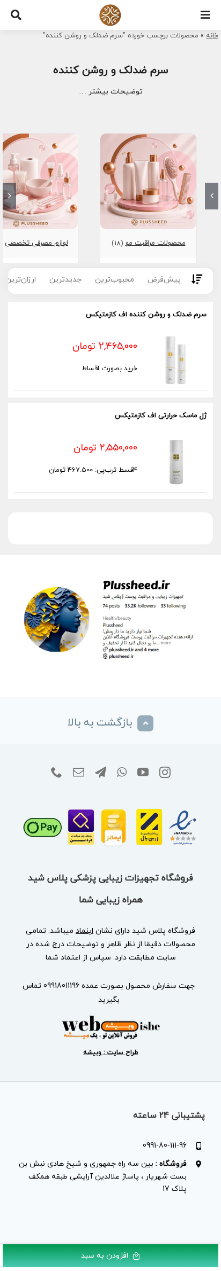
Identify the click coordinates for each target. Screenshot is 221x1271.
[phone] (56, 772)
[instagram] (165, 772)
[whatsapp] (122, 772)
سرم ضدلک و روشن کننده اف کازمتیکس (146, 314)
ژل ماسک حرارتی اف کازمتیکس (161, 415)
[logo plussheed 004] (110, 7)
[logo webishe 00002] (110, 1018)
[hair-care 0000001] (148, 138)
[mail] (78, 772)
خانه (212, 36)
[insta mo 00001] (110, 575)
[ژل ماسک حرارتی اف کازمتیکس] (176, 460)
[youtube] (143, 772)
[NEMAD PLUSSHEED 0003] (110, 803)
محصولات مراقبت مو (156, 243)
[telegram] (100, 772)
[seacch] (16, 15)
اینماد (84, 931)
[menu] (205, 15)
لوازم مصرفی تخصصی (36, 243)
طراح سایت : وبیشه (110, 1052)
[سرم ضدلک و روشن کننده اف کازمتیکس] (176, 358)
